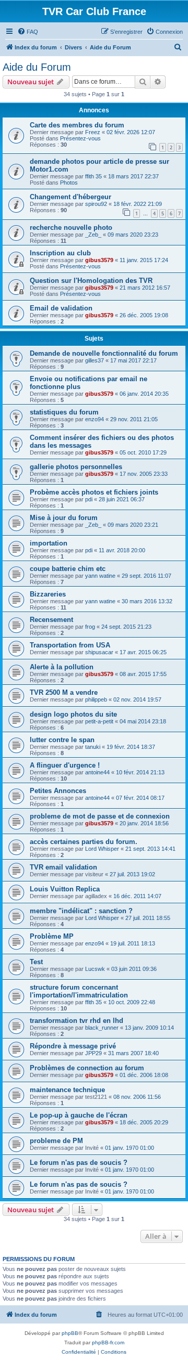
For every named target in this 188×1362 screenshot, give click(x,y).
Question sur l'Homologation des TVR (91, 280)
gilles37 (94, 360)
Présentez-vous (80, 138)
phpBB (70, 1333)
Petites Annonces (58, 791)
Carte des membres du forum (77, 125)
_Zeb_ (93, 234)
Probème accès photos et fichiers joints (94, 492)
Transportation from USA (70, 645)
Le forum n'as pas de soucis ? (78, 1162)
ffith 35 (93, 176)
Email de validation (61, 308)
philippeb (96, 699)
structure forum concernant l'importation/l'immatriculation (79, 991)
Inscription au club (60, 253)
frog (90, 627)
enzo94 (94, 419)
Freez (92, 132)
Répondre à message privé (73, 1046)
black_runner (102, 1027)
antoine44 (97, 772)
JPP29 (93, 1053)
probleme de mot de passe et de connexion (100, 816)
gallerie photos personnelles (76, 467)
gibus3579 (99, 260)
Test (36, 962)
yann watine (100, 576)
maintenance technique (67, 1090)
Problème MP (52, 936)
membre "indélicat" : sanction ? (81, 911)
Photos (69, 182)
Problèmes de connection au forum (87, 1068)
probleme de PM (56, 1141)
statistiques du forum (64, 412)
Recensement (51, 620)
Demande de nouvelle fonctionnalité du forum (104, 353)
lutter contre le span (62, 740)
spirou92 (96, 204)
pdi (88, 499)
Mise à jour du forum (64, 518)
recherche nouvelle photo (71, 227)
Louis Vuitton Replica (65, 889)
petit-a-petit (99, 721)
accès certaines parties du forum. (83, 842)
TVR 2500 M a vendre (64, 692)
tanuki (92, 747)
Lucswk (95, 969)
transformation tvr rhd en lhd (76, 1020)
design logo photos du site (73, 714)
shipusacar (99, 652)
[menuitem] (27, 31)
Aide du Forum (37, 67)
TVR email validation (63, 867)
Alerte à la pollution (61, 667)
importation (48, 543)
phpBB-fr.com (108, 1342)
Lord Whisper (102, 849)
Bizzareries (48, 594)
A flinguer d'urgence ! (65, 765)
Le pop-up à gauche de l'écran (78, 1115)
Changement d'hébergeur (70, 197)
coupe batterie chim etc (67, 569)
